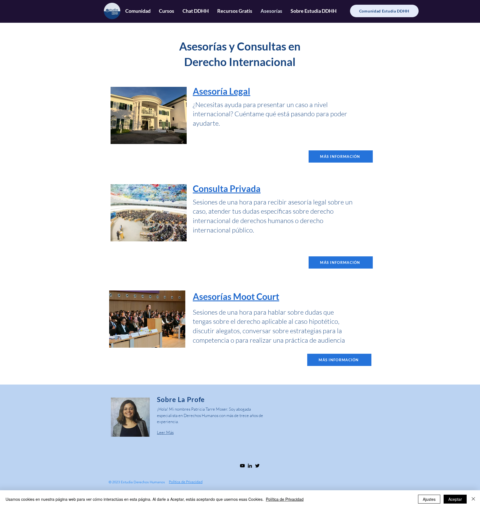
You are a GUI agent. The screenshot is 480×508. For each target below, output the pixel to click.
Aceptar (455, 499)
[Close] (473, 499)
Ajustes (429, 499)
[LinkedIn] (250, 466)
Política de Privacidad (285, 499)
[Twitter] (257, 466)
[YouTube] (242, 466)
